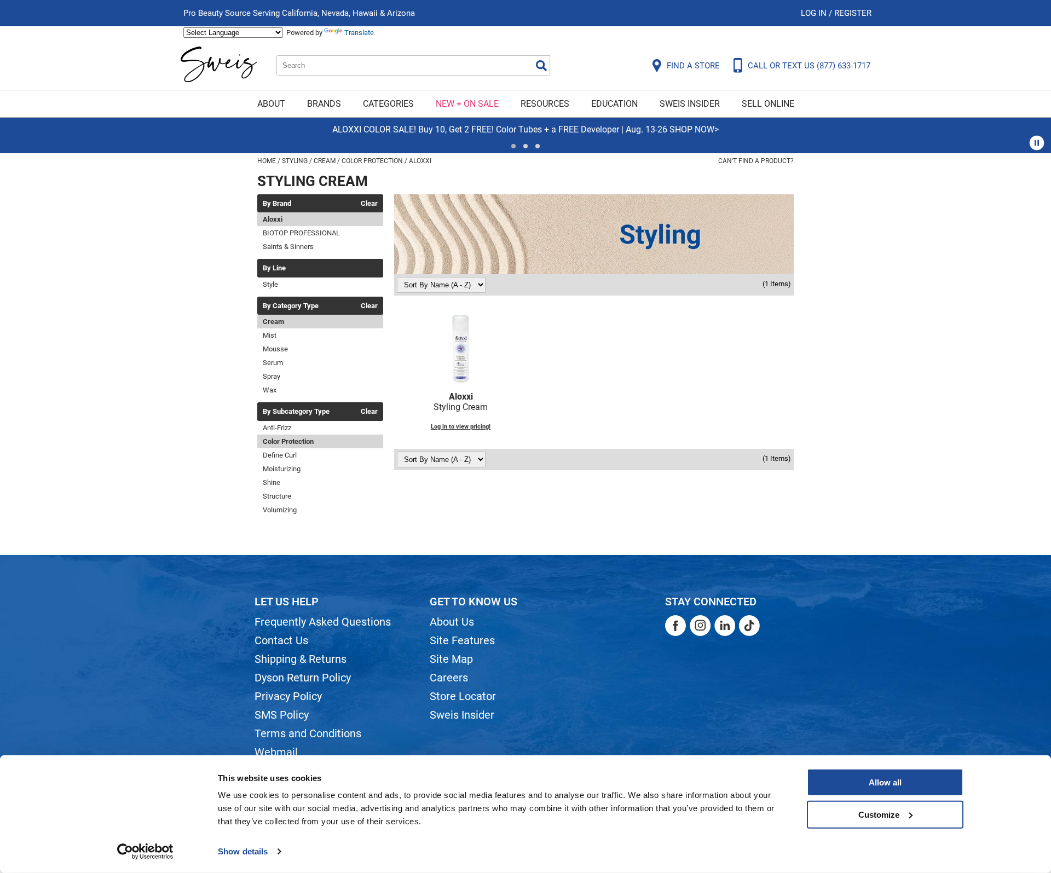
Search (541, 65)
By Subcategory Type (296, 411)
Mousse (275, 349)
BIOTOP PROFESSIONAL (301, 233)
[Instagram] (700, 625)
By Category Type (291, 306)
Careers (449, 677)
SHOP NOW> (43, 129)
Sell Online (768, 104)
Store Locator (463, 696)
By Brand (277, 203)
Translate (359, 32)
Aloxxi (272, 219)
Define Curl (280, 455)
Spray (271, 376)
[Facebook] (675, 625)
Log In (815, 13)
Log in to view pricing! (460, 426)
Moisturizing (282, 469)
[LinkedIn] (724, 625)
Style (270, 284)
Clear (369, 203)
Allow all (885, 782)
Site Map (451, 659)
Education (614, 104)
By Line (274, 268)
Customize (878, 814)
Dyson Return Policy (303, 677)
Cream (273, 321)
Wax (269, 390)
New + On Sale (467, 104)
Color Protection (288, 441)
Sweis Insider (690, 104)
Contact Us (281, 640)
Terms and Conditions (308, 733)
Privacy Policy (288, 696)
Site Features (462, 640)
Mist (269, 335)
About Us (452, 621)
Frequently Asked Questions (323, 621)
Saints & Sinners (288, 246)
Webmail (276, 752)
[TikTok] (749, 625)
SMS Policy (282, 714)
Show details (243, 851)
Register (852, 13)
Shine (271, 482)
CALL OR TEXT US (809, 66)
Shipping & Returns (301, 659)
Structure (277, 496)
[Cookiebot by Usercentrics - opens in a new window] (145, 851)
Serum (273, 363)
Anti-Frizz (277, 428)
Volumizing (280, 510)
